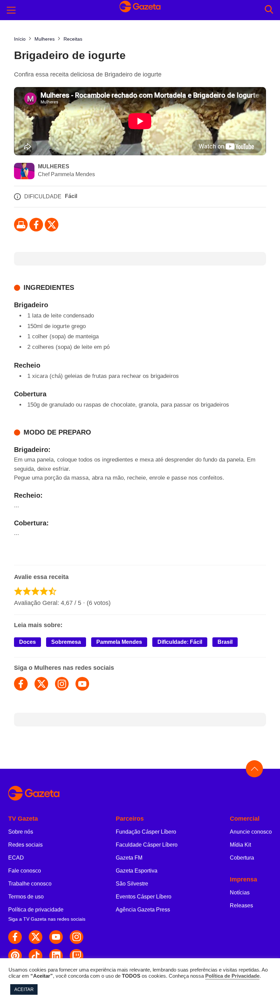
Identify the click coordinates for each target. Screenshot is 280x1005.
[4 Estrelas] (44, 591)
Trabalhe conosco (30, 884)
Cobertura (242, 858)
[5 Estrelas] (52, 591)
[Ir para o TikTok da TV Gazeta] (35, 956)
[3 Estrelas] (35, 591)
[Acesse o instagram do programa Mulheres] (62, 684)
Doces (27, 642)
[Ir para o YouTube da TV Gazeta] (56, 937)
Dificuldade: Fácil (179, 642)
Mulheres (53, 166)
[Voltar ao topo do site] (254, 768)
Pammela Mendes (119, 642)
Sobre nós (20, 832)
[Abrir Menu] (11, 10)
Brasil (225, 642)
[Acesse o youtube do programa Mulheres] (82, 684)
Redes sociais (25, 845)
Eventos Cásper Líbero (143, 897)
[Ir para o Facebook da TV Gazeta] (36, 224)
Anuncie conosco (251, 832)
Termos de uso (26, 897)
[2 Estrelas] (27, 591)
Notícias (240, 892)
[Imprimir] (21, 224)
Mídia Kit (240, 845)
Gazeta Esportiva (136, 871)
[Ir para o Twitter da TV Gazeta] (51, 224)
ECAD (16, 858)
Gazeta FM (129, 858)
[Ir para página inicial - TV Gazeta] (140, 10)
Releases (241, 905)
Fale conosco (24, 871)
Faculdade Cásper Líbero (147, 845)
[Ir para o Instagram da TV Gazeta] (76, 937)
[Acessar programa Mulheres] (24, 172)
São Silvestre (132, 884)
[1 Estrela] (18, 591)
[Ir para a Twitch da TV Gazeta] (76, 956)
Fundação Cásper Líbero (146, 832)
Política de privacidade (36, 909)
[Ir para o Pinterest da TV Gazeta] (15, 956)
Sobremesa (66, 642)
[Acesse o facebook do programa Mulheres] (21, 684)
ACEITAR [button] (23, 989)
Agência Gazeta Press (143, 909)
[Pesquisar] (269, 10)
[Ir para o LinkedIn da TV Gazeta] (56, 956)
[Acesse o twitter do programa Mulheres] (41, 684)
